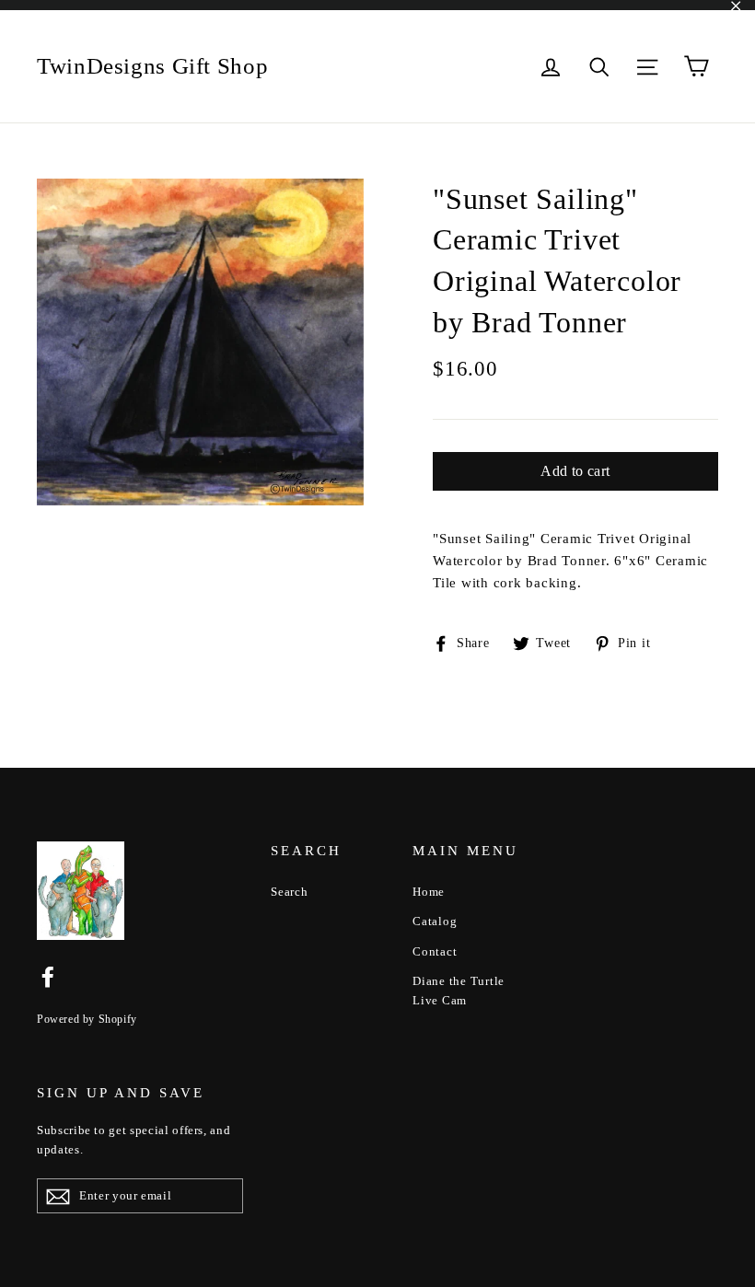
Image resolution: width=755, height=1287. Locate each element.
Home (428, 892)
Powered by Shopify (87, 1019)
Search (289, 892)
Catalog (434, 921)
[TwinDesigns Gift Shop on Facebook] (48, 976)
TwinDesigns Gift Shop (152, 65)
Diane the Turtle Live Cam (458, 990)
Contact (434, 951)
